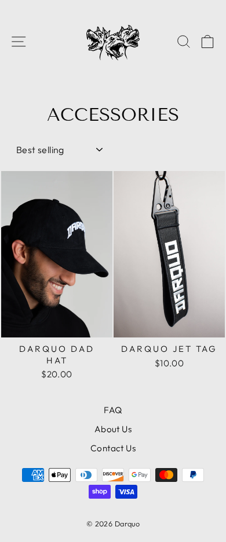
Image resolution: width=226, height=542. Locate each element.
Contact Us (113, 448)
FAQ (113, 409)
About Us (113, 429)
